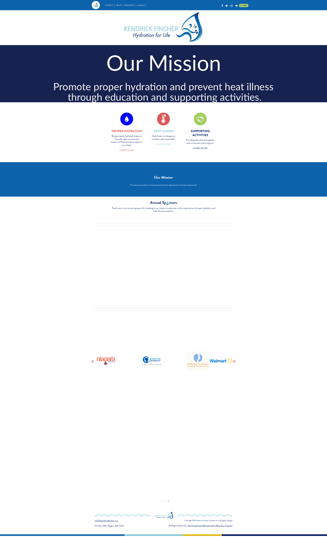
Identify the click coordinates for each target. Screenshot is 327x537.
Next (234, 361)
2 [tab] (164, 501)
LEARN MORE (126, 150)
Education (129, 5)
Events (108, 5)
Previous (92, 361)
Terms (224, 520)
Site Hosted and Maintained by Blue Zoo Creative (210, 525)
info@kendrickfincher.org (106, 520)
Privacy (229, 520)
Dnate (244, 5)
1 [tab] (161, 501)
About (118, 5)
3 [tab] (168, 501)
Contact (140, 5)
